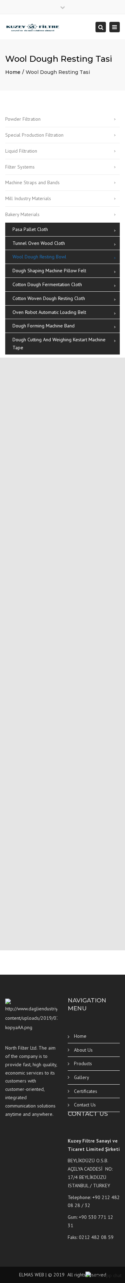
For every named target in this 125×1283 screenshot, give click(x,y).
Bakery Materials (22, 214)
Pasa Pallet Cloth (30, 229)
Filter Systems (20, 167)
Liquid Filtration (21, 151)
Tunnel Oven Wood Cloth (38, 243)
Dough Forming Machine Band (43, 326)
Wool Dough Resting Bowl (39, 257)
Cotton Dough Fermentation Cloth (47, 284)
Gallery (81, 1077)
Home (12, 72)
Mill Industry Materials (28, 198)
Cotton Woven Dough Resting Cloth (48, 298)
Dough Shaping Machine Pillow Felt (49, 270)
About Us (83, 1050)
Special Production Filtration (34, 135)
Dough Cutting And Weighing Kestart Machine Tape (59, 343)
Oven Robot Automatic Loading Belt (49, 312)
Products (83, 1063)
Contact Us (85, 1105)
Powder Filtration (23, 119)
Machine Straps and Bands (32, 182)
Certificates (85, 1091)
